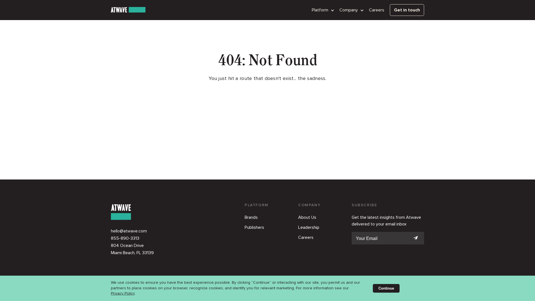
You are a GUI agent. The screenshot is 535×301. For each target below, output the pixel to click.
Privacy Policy (123, 293)
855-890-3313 (125, 238)
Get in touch (407, 10)
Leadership (308, 227)
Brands (251, 217)
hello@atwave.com (129, 231)
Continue (386, 288)
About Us (307, 217)
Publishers (254, 227)
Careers (376, 10)
